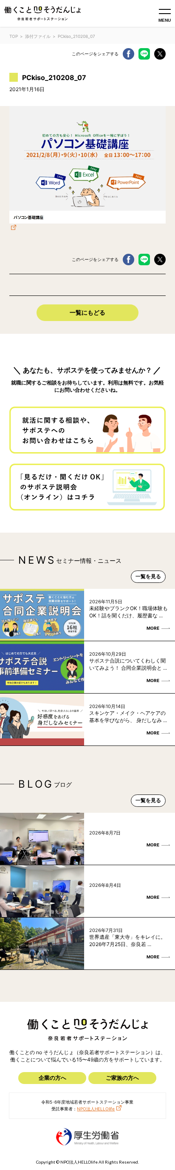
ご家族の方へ (122, 1077)
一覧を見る (148, 576)
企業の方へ (52, 1077)
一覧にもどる (87, 312)
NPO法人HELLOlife (96, 1108)
